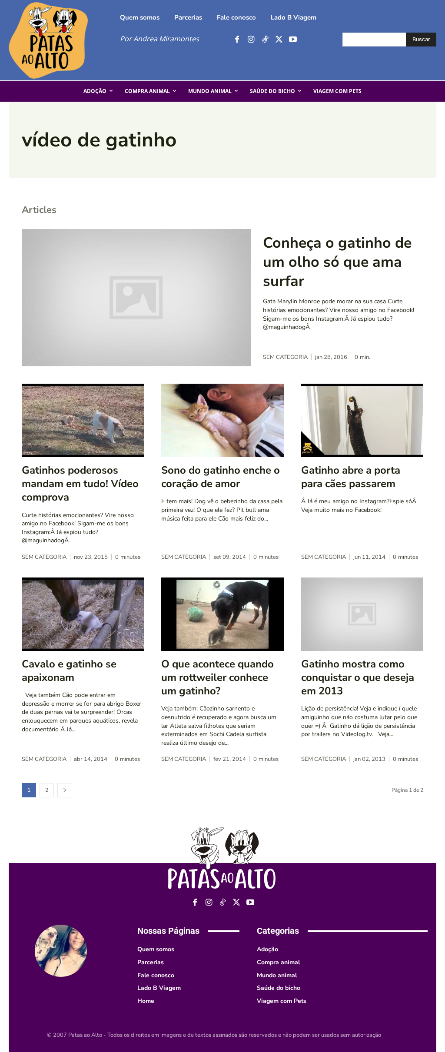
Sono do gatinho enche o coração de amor (220, 477)
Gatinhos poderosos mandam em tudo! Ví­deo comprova (80, 483)
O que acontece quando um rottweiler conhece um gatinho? (217, 677)
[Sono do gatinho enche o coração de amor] (222, 420)
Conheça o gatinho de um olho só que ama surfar (337, 262)
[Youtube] (293, 40)
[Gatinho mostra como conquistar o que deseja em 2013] (362, 614)
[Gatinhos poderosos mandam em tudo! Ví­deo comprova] (83, 420)
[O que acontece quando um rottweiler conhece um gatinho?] (222, 614)
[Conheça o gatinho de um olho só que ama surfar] (136, 297)
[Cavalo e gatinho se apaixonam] (83, 614)
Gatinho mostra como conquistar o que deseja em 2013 (357, 677)
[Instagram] (251, 40)
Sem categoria (285, 357)
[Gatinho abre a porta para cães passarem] (362, 420)
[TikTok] (265, 40)
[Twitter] (279, 40)
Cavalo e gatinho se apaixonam (69, 670)
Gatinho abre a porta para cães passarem (350, 477)
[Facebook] (237, 40)
